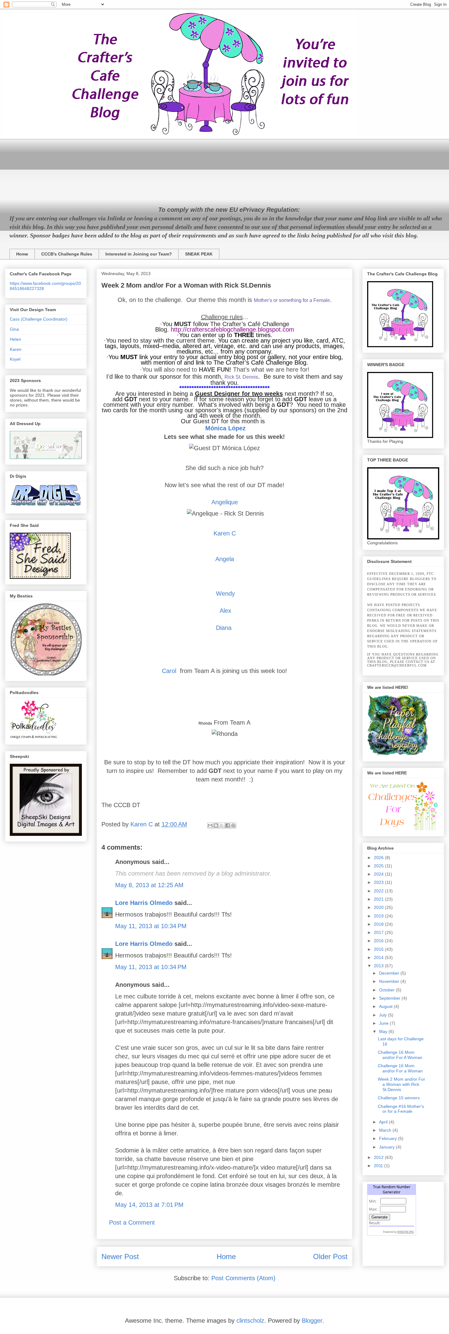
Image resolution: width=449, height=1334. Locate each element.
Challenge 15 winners (399, 1097)
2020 (379, 907)
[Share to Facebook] (227, 825)
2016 (379, 940)
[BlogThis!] (216, 825)
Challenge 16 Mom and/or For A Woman (400, 1055)
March (385, 1130)
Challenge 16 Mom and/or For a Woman (400, 1068)
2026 (379, 857)
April (384, 1121)
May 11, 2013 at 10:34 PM (151, 926)
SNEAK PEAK (199, 254)
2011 (379, 1165)
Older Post (330, 1256)
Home (22, 254)
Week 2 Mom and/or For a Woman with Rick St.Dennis (401, 1084)
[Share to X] (222, 825)
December (389, 973)
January (387, 1147)
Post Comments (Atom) (243, 1278)
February (388, 1138)
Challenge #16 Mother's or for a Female (401, 1109)
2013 (379, 965)
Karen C (225, 533)
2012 (379, 1157)
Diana (224, 627)
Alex (225, 610)
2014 (379, 957)
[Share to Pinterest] (233, 825)
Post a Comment (132, 1222)
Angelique (224, 502)
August (386, 1006)
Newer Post (120, 1256)
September (390, 998)
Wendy (225, 593)
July (383, 1014)
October (387, 989)
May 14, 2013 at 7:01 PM (149, 1204)
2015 (379, 949)
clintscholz (250, 1320)
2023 (379, 882)
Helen (15, 339)
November (389, 981)
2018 (379, 924)
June (384, 1023)
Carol (169, 670)
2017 (379, 932)
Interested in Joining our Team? (138, 254)
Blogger (312, 1320)
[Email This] (210, 825)
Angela (224, 559)
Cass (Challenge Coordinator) (39, 319)
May (384, 1031)
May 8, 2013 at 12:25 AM (149, 885)
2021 (379, 899)
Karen (15, 349)
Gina (14, 329)
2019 (379, 915)
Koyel (15, 359)
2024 (379, 874)
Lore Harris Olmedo (144, 902)
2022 (379, 890)
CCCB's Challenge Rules (66, 254)
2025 (379, 865)
